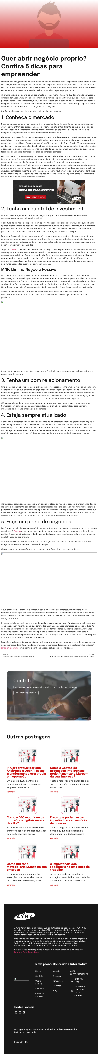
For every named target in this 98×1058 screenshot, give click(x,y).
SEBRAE (15, 250)
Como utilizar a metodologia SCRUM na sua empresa (27, 867)
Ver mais (11, 792)
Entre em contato (9, 648)
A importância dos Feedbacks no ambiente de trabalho (70, 867)
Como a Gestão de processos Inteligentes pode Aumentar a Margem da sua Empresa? (69, 772)
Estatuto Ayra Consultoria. (26, 952)
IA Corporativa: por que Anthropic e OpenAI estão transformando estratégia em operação (26, 772)
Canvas (17, 531)
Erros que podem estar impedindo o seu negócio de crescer (68, 820)
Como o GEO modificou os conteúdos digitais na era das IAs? (25, 820)
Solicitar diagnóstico (26, 693)
